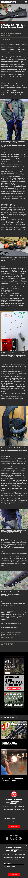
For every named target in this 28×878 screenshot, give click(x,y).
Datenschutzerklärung (11, 871)
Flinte (19, 33)
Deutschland (13, 33)
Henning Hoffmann (5, 35)
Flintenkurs (10, 611)
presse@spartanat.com (7, 639)
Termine (6, 623)
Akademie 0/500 (5, 33)
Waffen (3, 22)
